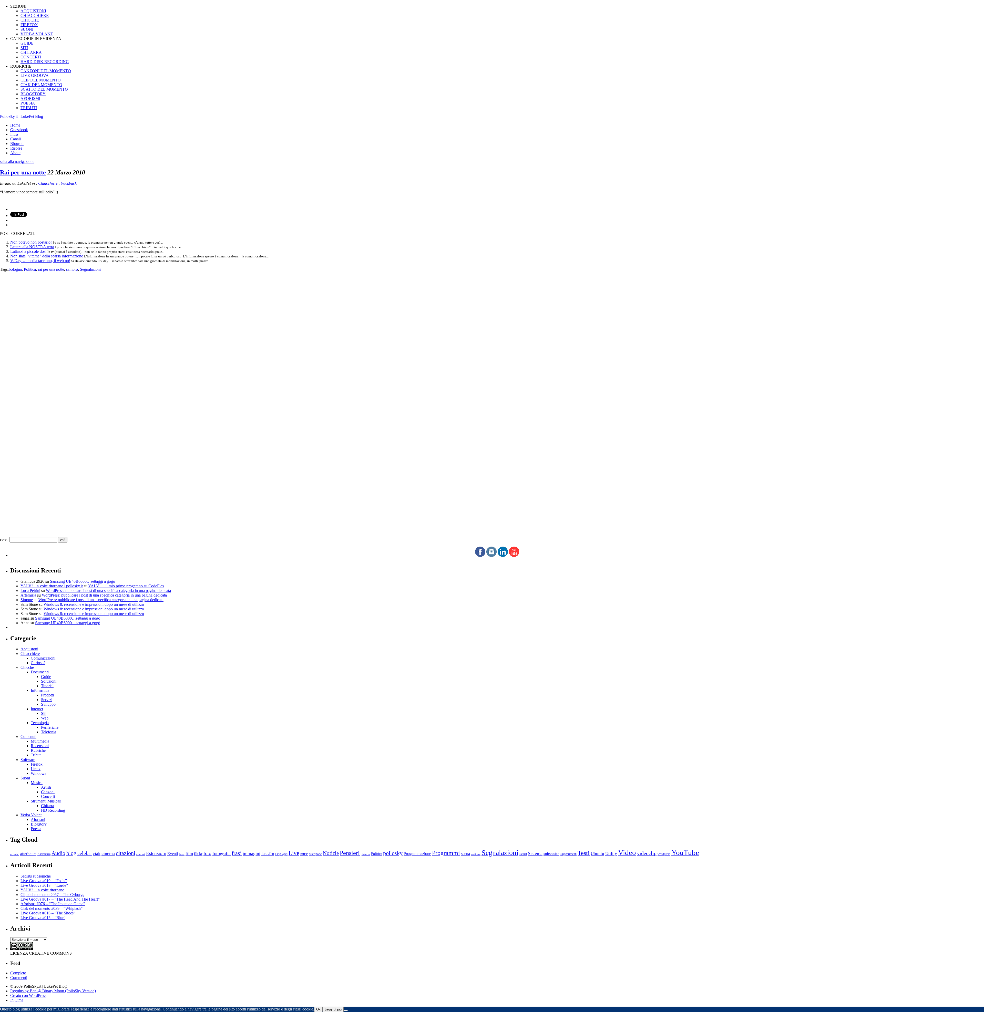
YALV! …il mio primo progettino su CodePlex (126, 586)
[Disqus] (492, 336)
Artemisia (28, 595)
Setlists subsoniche (35, 876)
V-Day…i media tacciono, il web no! (40, 260)
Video (627, 852)
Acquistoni (29, 649)
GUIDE (27, 43)
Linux (35, 769)
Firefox (37, 764)
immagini (251, 853)
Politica (30, 269)
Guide (46, 676)
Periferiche (49, 727)
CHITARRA (31, 52)
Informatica (40, 690)
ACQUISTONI (33, 11)
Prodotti (47, 695)
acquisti (14, 854)
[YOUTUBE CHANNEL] (514, 555)
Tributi (36, 755)
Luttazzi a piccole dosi (28, 251)
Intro (14, 134)
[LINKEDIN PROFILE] (503, 555)
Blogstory (39, 824)
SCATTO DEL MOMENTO (44, 89)
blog (71, 853)
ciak (96, 853)
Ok (318, 1009)
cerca (4, 539)
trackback (69, 183)
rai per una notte (51, 269)
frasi (237, 853)
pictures (365, 853)
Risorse (16, 148)
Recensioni (40, 746)
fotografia (221, 853)
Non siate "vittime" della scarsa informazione (46, 256)
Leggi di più (333, 1009)
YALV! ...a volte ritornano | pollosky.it (51, 586)
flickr (198, 853)
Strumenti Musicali (46, 801)
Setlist (523, 854)
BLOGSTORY (33, 94)
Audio (58, 853)
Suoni (25, 778)
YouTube (685, 852)
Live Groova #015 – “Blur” (42, 917)
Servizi (46, 699)
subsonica (551, 854)
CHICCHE (29, 20)
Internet (37, 709)
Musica (37, 782)
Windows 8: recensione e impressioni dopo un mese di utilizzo (94, 604)
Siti (43, 713)
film (189, 853)
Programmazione (417, 853)
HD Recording (53, 810)
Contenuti (28, 736)
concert (140, 853)
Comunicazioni (43, 658)
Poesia (36, 829)
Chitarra (47, 806)
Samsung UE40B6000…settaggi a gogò (82, 581)
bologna (15, 269)
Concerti (48, 796)
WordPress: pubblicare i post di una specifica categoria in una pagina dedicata (108, 590)
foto (207, 853)
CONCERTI (30, 57)
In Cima (16, 1000)
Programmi (446, 852)
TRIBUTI (28, 108)
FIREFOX (29, 25)
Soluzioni (48, 681)
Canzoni (48, 792)
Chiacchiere (48, 183)
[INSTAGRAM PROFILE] (491, 555)
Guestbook (19, 130)
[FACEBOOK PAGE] (480, 555)
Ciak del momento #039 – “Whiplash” (51, 908)
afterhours (28, 854)
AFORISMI (30, 98)
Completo (18, 973)
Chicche (27, 667)
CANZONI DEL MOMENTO (45, 71)
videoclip (647, 853)
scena (465, 853)
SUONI (26, 29)
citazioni (125, 853)
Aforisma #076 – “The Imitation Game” (52, 904)
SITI (24, 48)
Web (44, 718)
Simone (26, 600)
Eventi (172, 853)
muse (304, 854)
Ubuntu (597, 853)
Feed (181, 853)
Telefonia (48, 732)
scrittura (475, 853)
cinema (108, 853)
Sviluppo (48, 704)
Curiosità (38, 663)
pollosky (393, 853)
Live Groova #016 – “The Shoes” (47, 913)
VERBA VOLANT (36, 34)
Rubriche (38, 750)
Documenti (40, 672)
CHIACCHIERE (34, 15)
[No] (346, 1010)
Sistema (535, 853)
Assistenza (43, 854)
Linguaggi (281, 854)
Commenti (18, 977)
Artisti (46, 787)
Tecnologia (40, 723)
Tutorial (47, 686)
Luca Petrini (30, 590)
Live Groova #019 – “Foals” (43, 881)
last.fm (267, 853)
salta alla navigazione (17, 161)
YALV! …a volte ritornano (42, 890)
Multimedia (40, 741)
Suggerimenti (568, 854)
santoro (72, 269)
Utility (611, 853)
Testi (584, 852)
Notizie (331, 853)
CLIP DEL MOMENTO (40, 80)
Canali (15, 139)
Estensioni (156, 853)
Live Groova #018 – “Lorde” (44, 885)
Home (15, 125)
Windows (38, 773)
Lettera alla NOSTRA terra (32, 247)
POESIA (27, 103)
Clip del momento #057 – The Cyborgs (52, 894)
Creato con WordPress (28, 995)
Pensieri (350, 853)
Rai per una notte (23, 172)
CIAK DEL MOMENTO (41, 84)
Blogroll (17, 143)
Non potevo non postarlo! (31, 242)
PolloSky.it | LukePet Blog (21, 116)
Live (294, 853)
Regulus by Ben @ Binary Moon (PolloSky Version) (53, 991)
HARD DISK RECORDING (44, 61)
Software (27, 759)
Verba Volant (31, 815)
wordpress (664, 854)
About (15, 153)
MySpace (315, 854)
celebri (84, 853)
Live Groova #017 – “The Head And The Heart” (60, 899)
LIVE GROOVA (34, 75)
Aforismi (38, 819)
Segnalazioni (90, 269)
